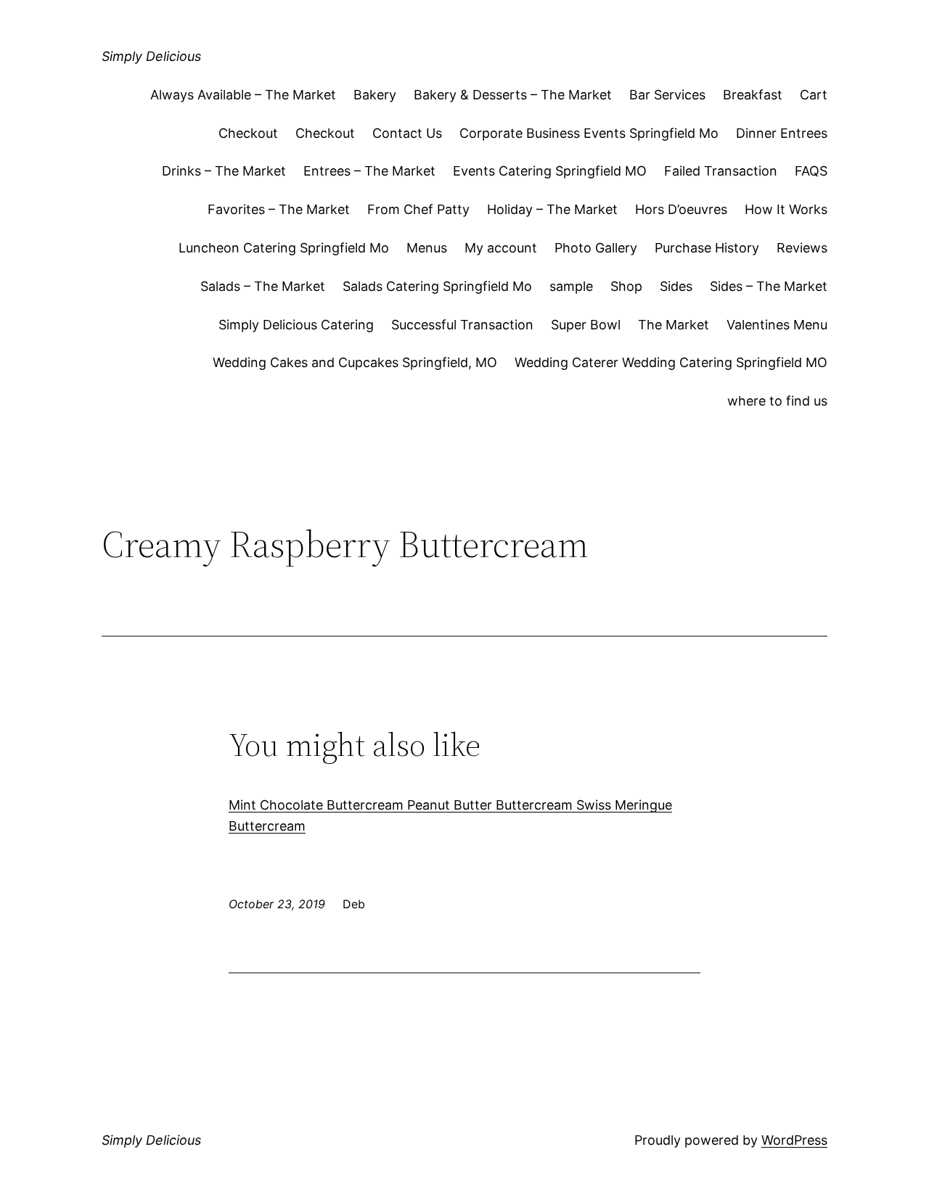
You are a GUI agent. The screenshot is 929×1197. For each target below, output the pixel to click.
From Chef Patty (418, 209)
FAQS (811, 170)
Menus (426, 247)
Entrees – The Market (369, 170)
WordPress (794, 1140)
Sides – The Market (768, 286)
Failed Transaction (720, 170)
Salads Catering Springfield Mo (437, 286)
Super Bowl (586, 324)
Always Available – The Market (243, 94)
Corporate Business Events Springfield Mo (589, 133)
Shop (626, 286)
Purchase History (707, 247)
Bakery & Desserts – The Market (513, 94)
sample (571, 286)
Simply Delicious (151, 56)
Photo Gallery (595, 247)
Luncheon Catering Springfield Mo (284, 247)
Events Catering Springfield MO (550, 170)
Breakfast (752, 94)
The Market (673, 324)
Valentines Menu (777, 324)
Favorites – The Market (279, 209)
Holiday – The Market (552, 209)
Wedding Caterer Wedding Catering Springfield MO (671, 362)
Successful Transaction (462, 324)
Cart (813, 94)
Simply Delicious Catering (296, 324)
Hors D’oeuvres (681, 209)
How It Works (786, 209)
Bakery (374, 94)
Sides (676, 286)
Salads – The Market (262, 286)
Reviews (802, 247)
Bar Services (667, 94)
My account (500, 247)
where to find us (777, 400)
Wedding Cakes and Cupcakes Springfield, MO (355, 362)
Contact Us (407, 133)
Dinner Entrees (781, 133)
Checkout (248, 133)
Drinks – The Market (224, 170)
